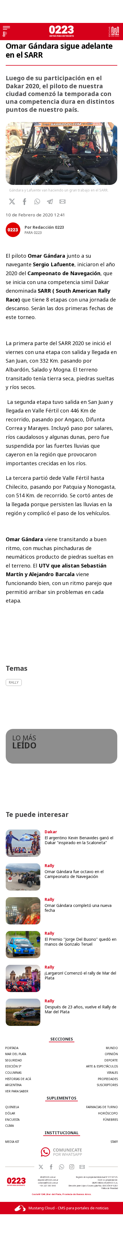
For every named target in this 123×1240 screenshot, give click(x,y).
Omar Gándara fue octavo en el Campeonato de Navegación (74, 874)
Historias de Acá (18, 1079)
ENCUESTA (12, 1120)
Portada (11, 1048)
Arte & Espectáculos (102, 1066)
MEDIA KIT (12, 1142)
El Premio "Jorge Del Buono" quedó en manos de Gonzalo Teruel (80, 941)
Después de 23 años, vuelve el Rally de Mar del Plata (80, 1009)
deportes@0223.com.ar (48, 1180)
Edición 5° (13, 1066)
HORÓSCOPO (108, 1113)
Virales (112, 1073)
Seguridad (13, 1060)
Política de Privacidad (110, 1188)
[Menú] (6, 28)
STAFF (114, 1142)
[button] (37, 201)
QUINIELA (12, 1107)
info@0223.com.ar (47, 1177)
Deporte (111, 1060)
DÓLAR (10, 1113)
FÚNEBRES (110, 1120)
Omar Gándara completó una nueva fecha (78, 908)
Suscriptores (107, 1085)
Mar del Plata (15, 1054)
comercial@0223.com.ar (48, 1183)
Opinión (111, 1054)
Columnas (13, 1073)
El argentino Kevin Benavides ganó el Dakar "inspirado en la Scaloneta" (79, 840)
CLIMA (9, 1126)
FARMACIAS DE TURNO (102, 1107)
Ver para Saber (16, 1091)
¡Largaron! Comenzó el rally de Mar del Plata (80, 975)
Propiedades (108, 1079)
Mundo (112, 1048)
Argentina (13, 1085)
